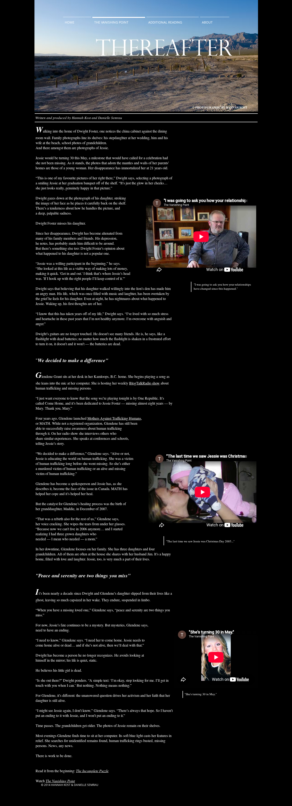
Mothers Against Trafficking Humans (114, 418)
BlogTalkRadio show (144, 383)
